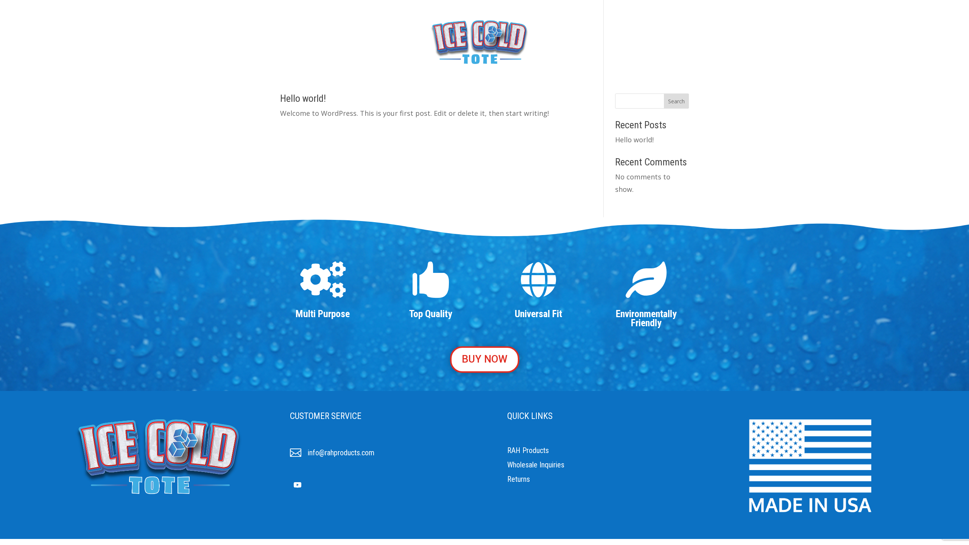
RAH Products (528, 450)
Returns (518, 479)
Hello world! (303, 98)
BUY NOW (485, 359)
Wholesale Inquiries (535, 464)
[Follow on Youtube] (297, 484)
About (408, 41)
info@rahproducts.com (341, 452)
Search (676, 101)
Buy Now (557, 41)
